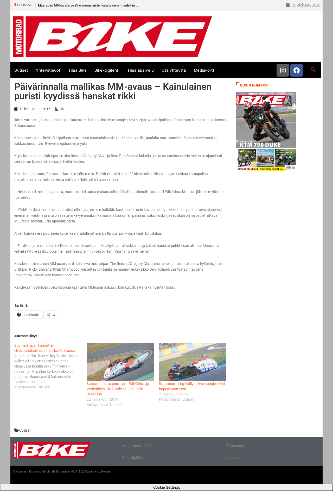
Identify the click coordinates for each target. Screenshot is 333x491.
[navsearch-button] (313, 70)
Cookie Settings (166, 487)
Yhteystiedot (48, 70)
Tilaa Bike (77, 70)
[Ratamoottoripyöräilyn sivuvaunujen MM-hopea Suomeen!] (192, 362)
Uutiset (21, 70)
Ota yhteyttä (174, 70)
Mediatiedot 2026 (137, 446)
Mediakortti (204, 70)
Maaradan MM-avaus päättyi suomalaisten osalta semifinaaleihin (86, 5)
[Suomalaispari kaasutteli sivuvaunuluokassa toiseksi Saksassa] (50, 366)
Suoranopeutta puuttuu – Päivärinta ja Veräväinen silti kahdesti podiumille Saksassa (118, 389)
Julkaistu (234, 458)
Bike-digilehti (106, 70)
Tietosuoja (235, 446)
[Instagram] (283, 70)
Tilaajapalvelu (140, 70)
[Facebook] (296, 70)
